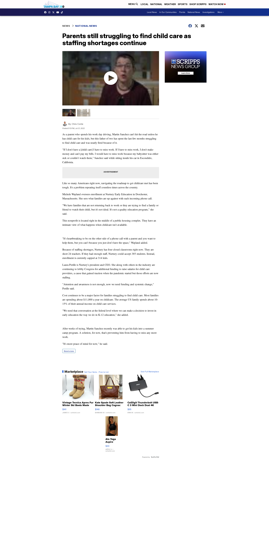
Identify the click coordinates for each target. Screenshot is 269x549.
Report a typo (69, 351)
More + (221, 12)
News (66, 26)
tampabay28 (54, 12)
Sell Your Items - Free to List (96, 372)
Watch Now (216, 4)
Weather (170, 4)
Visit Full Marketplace (150, 372)
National (156, 4)
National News (194, 12)
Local (144, 4)
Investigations (208, 12)
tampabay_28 (50, 12)
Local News (152, 12)
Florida (182, 12)
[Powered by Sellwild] (155, 457)
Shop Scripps (198, 4)
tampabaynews (46, 12)
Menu (132, 4)
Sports (182, 4)
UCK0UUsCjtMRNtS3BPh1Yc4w (58, 12)
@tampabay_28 (62, 12)
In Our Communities (168, 12)
